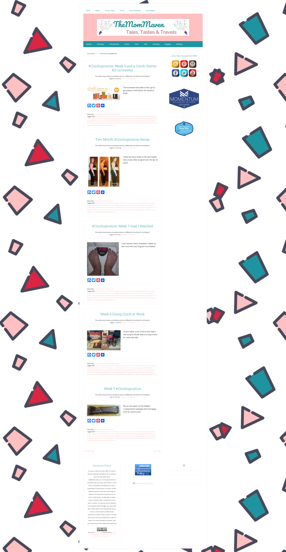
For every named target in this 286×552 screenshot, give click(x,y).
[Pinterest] (184, 68)
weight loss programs (134, 374)
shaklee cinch (127, 123)
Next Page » (157, 451)
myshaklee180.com (122, 121)
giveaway (153, 116)
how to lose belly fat (105, 118)
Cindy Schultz (98, 532)
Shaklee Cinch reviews (93, 374)
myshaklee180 (111, 121)
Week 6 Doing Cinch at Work (122, 314)
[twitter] (184, 77)
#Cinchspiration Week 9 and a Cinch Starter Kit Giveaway (122, 68)
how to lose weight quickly (121, 118)
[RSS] (175, 68)
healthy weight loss (93, 118)
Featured (107, 363)
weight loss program (93, 125)
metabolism (153, 118)
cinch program (135, 116)
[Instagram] (192, 68)
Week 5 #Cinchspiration (122, 388)
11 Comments (131, 234)
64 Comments (131, 78)
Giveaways (107, 114)
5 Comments (131, 322)
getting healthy (145, 116)
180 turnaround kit (111, 116)
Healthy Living (115, 114)
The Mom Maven (143, 27)
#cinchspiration (100, 116)
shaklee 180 (146, 121)
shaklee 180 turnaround (103, 123)
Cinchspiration (99, 114)
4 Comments (131, 148)
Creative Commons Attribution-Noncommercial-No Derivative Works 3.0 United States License (102, 534)
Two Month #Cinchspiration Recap (122, 139)
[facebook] (175, 77)
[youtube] (192, 77)
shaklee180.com (152, 123)
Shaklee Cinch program (147, 372)
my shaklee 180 (92, 121)
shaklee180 (143, 123)
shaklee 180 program (96, 372)
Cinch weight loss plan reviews (144, 365)
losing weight (144, 118)
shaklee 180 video (116, 123)
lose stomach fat (134, 118)
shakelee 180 (133, 121)
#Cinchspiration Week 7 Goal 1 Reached (122, 226)
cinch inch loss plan (124, 116)
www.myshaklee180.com (108, 125)
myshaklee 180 (101, 121)
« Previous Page (88, 451)
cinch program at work (127, 365)
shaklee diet (135, 123)
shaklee (140, 121)
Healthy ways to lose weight (102, 368)
